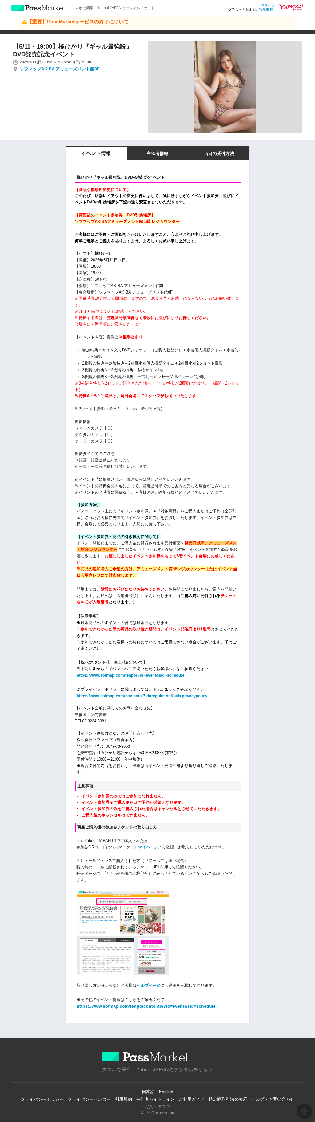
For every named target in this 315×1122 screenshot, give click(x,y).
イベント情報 (96, 153)
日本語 (148, 1091)
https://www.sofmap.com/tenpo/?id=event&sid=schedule (130, 675)
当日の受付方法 (219, 153)
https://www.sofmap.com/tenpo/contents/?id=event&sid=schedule (146, 1006)
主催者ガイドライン (155, 1099)
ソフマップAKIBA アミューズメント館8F (60, 68)
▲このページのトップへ (304, 1111)
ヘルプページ (149, 985)
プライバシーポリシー (42, 1099)
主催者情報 (157, 153)
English (166, 1091)
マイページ (148, 847)
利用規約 (123, 1099)
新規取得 (266, 9)
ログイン (268, 5)
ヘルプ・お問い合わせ (272, 1099)
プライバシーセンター (89, 1099)
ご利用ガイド (192, 1099)
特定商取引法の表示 (228, 1099)
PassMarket (38, 8)
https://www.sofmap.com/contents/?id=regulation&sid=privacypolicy (142, 695)
